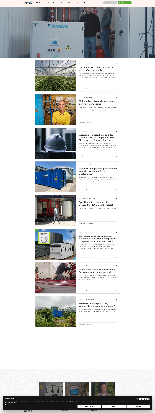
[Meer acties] (117, 64)
